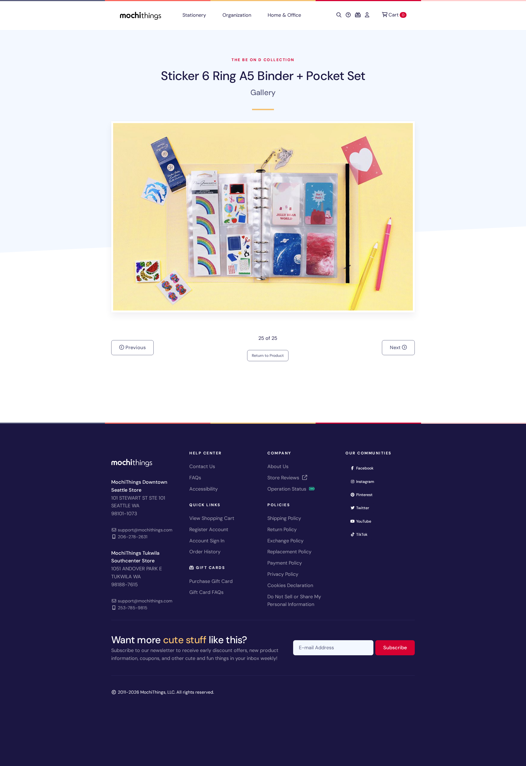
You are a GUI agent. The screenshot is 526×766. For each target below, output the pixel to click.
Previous (135, 347)
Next (396, 347)
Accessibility (203, 489)
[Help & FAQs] (348, 15)
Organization (236, 15)
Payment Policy (284, 563)
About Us (277, 466)
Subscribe (399, 647)
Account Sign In (206, 540)
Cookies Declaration (290, 585)
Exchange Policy (285, 540)
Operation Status (287, 489)
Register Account (208, 529)
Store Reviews (284, 477)
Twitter (364, 507)
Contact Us (202, 466)
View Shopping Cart (211, 518)
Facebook (366, 468)
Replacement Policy (289, 551)
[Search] (339, 15)
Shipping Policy (284, 518)
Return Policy (282, 529)
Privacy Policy (282, 574)
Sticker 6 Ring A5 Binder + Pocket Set (263, 76)
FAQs (195, 477)
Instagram (367, 481)
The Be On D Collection (262, 59)
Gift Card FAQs (206, 592)
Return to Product (268, 355)
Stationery (194, 15)
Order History (205, 551)
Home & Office (284, 15)
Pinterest (366, 494)
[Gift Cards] (358, 15)
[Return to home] (140, 15)
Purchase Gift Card (211, 581)
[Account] (367, 15)
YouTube (365, 521)
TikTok (363, 534)
